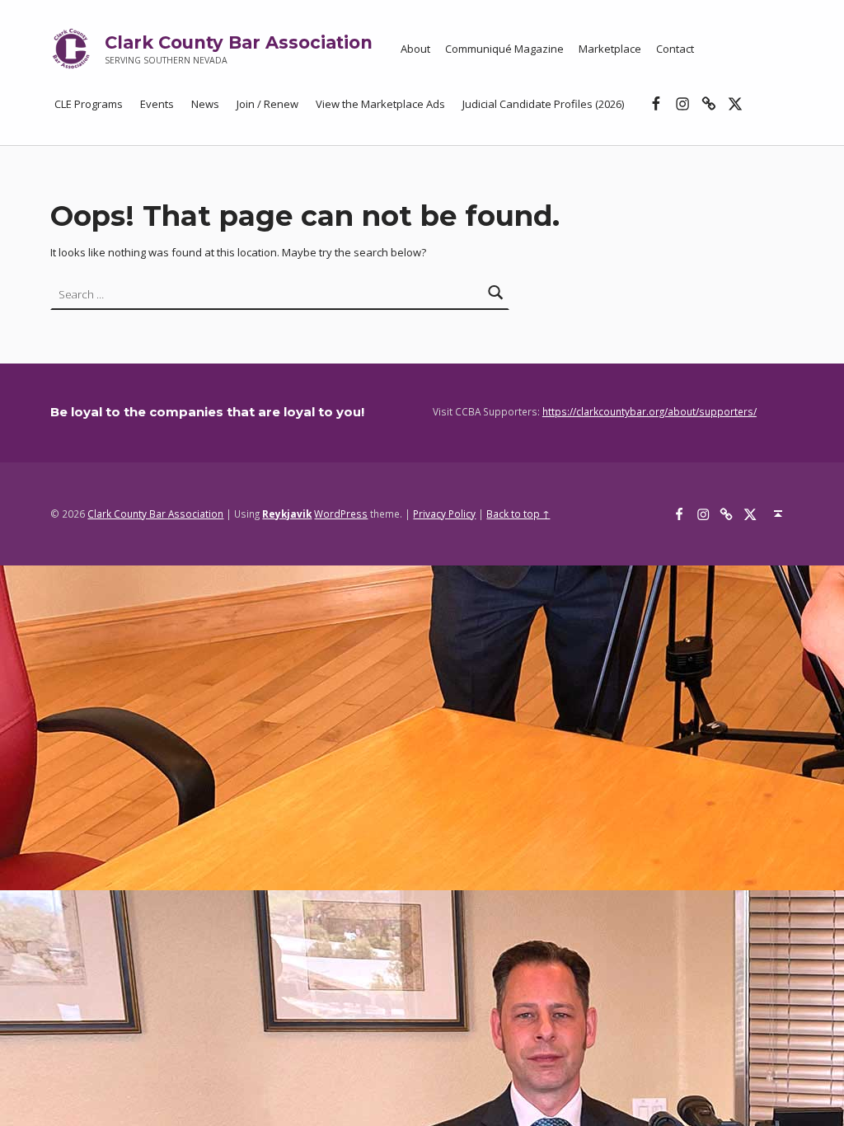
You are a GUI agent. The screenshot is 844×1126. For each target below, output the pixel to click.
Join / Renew (267, 103)
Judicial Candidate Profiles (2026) (543, 103)
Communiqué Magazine (504, 48)
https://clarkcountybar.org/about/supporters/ (649, 411)
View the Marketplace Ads (380, 103)
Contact (675, 48)
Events (157, 103)
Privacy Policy (444, 513)
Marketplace (610, 48)
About (415, 48)
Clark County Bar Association (239, 42)
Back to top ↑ (518, 513)
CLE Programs (88, 103)
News (205, 103)
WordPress (341, 513)
